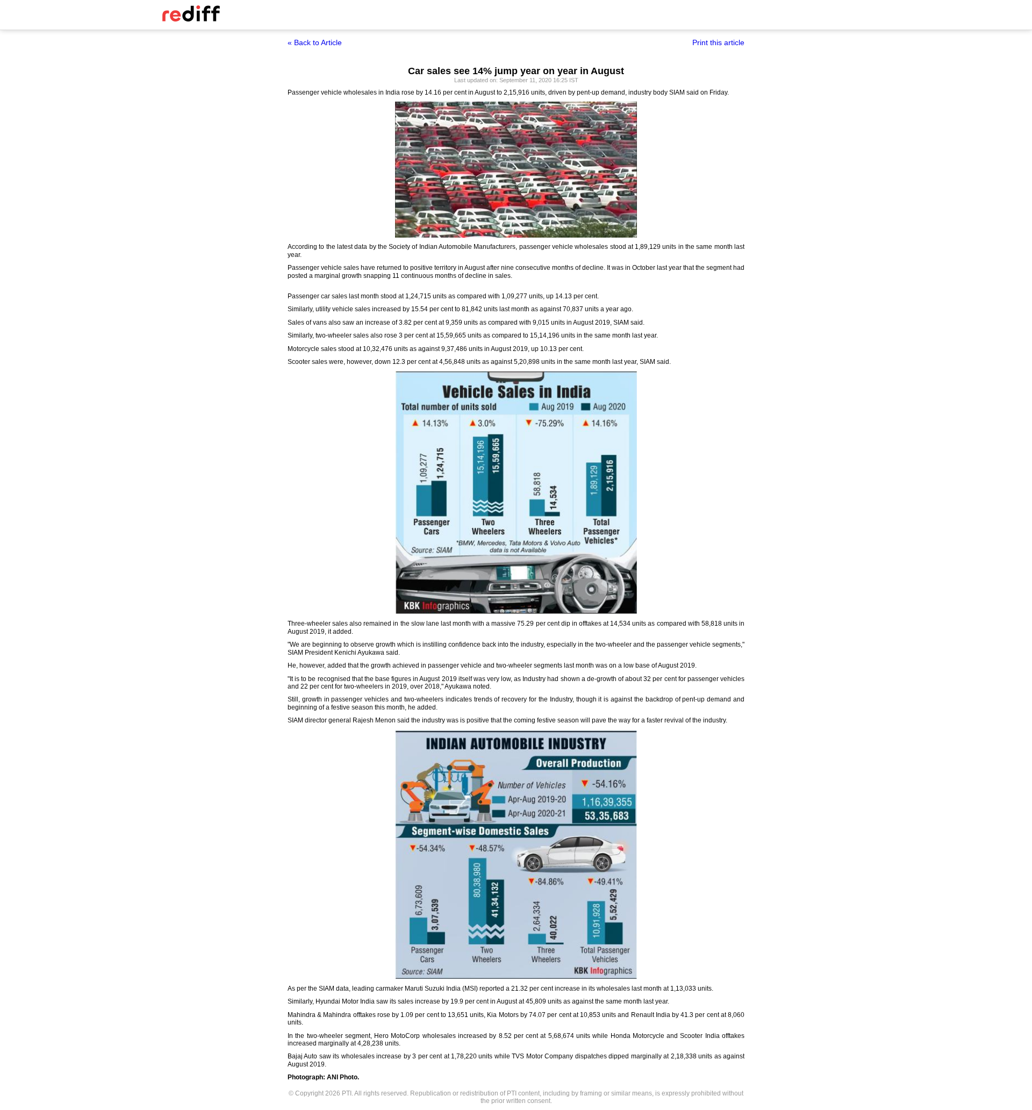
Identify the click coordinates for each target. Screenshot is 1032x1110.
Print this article (718, 42)
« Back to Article (315, 42)
